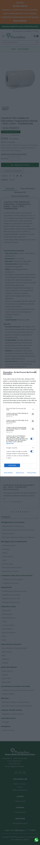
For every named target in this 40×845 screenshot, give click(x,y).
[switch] (32, 414)
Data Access (20, 472)
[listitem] (20, 409)
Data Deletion (8, 472)
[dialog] (20, 422)
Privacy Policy (31, 472)
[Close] (36, 372)
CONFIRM (12, 465)
